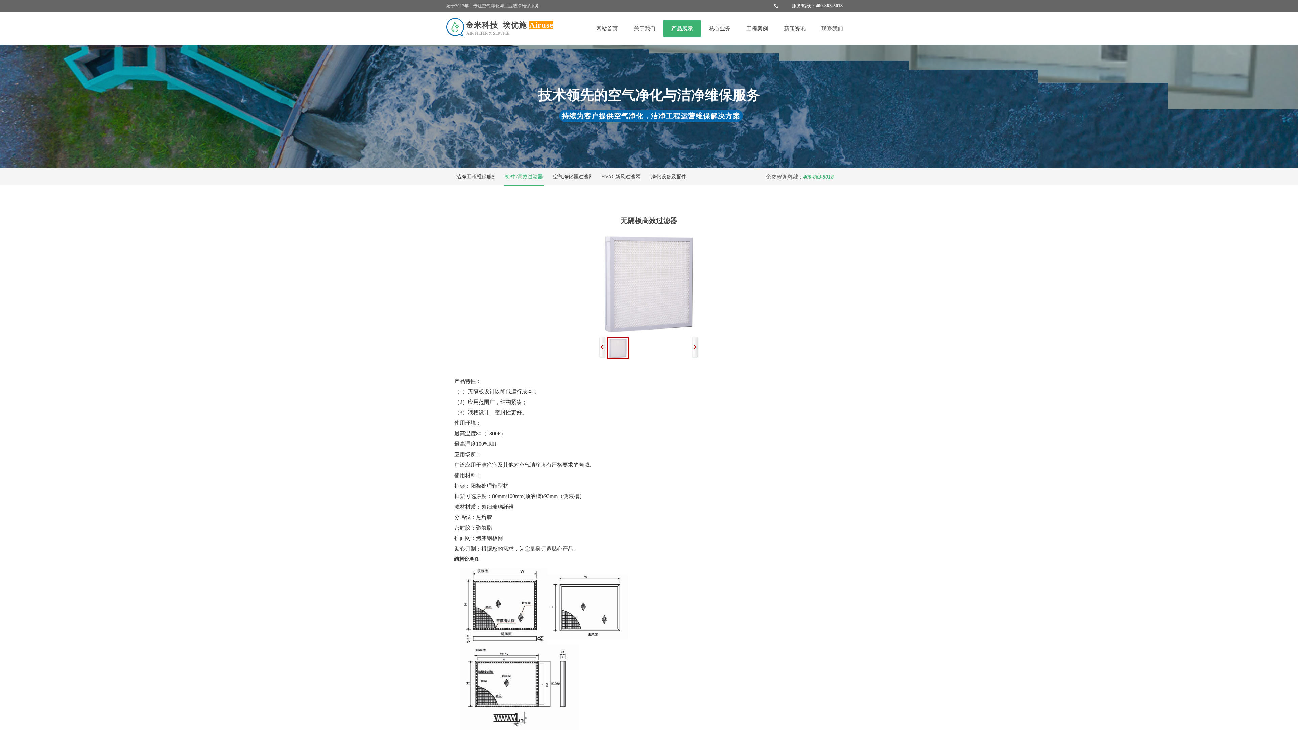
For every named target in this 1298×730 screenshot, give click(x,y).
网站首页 (607, 28)
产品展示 (682, 28)
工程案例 (757, 28)
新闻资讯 (795, 28)
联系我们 (832, 28)
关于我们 (644, 28)
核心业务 (719, 28)
